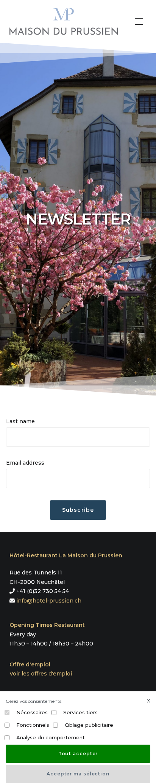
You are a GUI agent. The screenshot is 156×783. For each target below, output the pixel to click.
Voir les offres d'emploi (40, 673)
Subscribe (78, 509)
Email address (25, 462)
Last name (20, 421)
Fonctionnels (32, 725)
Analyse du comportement (50, 737)
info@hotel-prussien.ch (48, 600)
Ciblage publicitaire (89, 725)
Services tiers (80, 712)
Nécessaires (32, 712)
